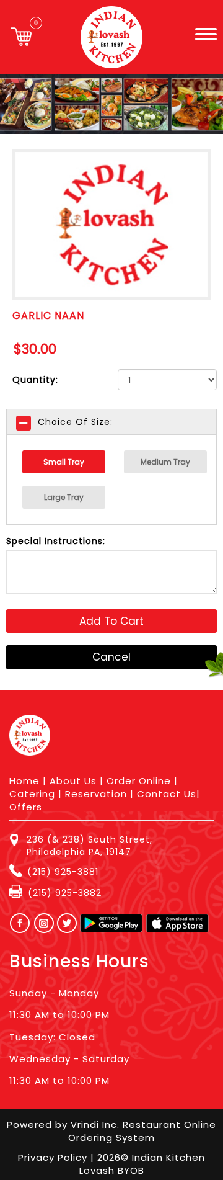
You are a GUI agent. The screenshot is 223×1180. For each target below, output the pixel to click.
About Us (73, 780)
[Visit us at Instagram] (47, 923)
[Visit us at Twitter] (67, 923)
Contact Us (166, 793)
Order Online (139, 780)
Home (24, 780)
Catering (32, 793)
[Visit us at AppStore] (177, 923)
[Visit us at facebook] (17, 923)
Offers (25, 806)
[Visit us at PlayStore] (111, 923)
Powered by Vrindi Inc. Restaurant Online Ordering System (111, 1131)
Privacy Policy (54, 1157)
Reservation (96, 793)
